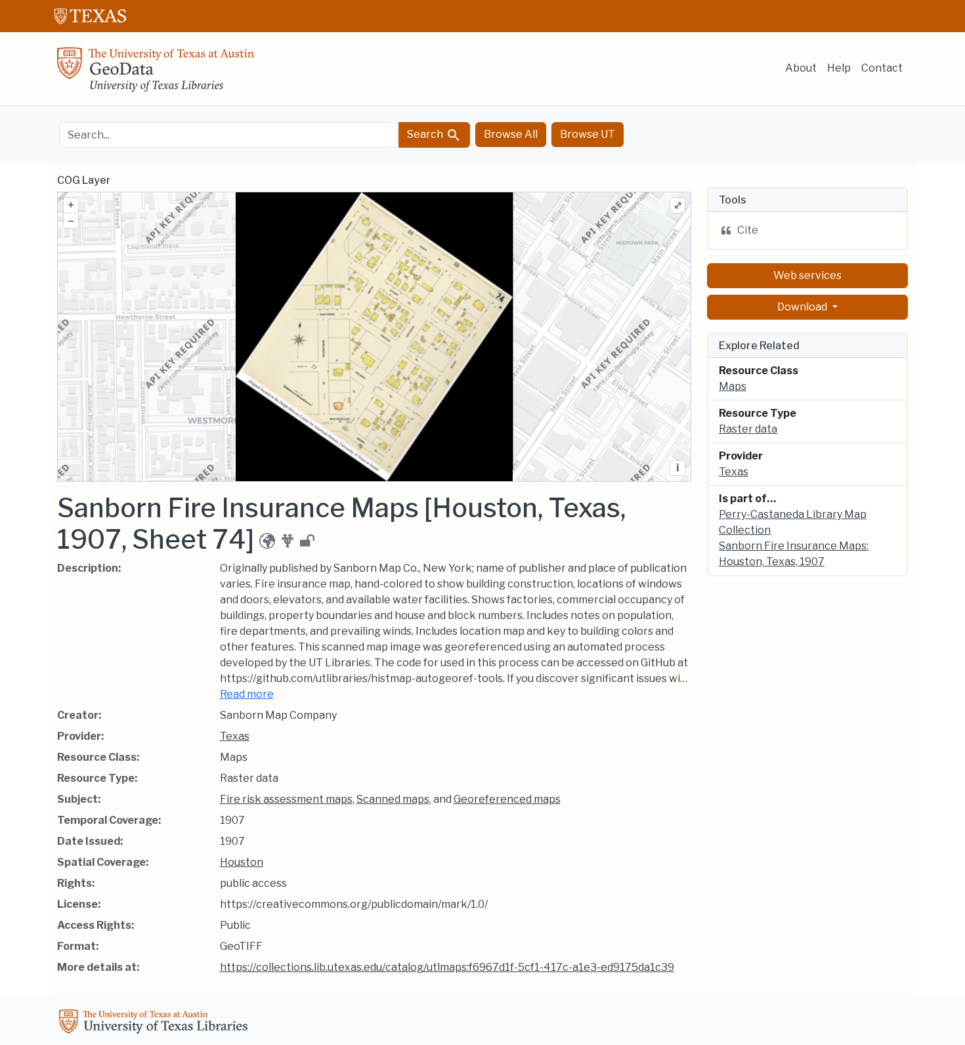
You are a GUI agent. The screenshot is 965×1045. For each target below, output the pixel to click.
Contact (882, 68)
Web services (807, 275)
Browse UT (587, 134)
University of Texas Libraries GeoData (155, 73)
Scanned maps (392, 799)
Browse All (511, 134)
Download (803, 307)
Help (839, 68)
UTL (155, 1023)
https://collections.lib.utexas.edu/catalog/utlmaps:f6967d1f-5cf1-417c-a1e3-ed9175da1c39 (447, 967)
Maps (732, 386)
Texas (234, 736)
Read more (247, 694)
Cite (747, 230)
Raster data (748, 429)
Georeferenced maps (507, 799)
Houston (241, 862)
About (801, 68)
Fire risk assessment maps (286, 799)
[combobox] (229, 135)
